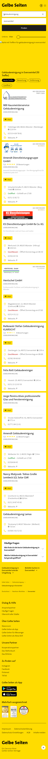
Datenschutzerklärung (23, 729)
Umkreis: (7, 37)
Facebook (6, 669)
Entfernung (34, 80)
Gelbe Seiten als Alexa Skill (12, 636)
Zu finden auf (8, 660)
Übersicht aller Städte (10, 614)
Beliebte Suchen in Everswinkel (32, 569)
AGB (28, 732)
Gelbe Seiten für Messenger (13, 632)
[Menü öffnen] (45, 5)
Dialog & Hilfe (9, 602)
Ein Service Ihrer (11, 749)
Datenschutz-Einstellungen (12, 732)
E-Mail (9, 119)
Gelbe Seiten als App (10, 629)
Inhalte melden (39, 732)
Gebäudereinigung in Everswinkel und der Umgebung (10, 570)
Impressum (6, 729)
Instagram (6, 666)
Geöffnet (6, 85)
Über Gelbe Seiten (11, 621)
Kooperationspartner (10, 647)
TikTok (4, 675)
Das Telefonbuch (8, 651)
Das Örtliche (7, 654)
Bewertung (21, 80)
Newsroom (6, 626)
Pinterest (5, 672)
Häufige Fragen (8, 611)
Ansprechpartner (8, 608)
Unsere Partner (9, 642)
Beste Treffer (8, 80)
